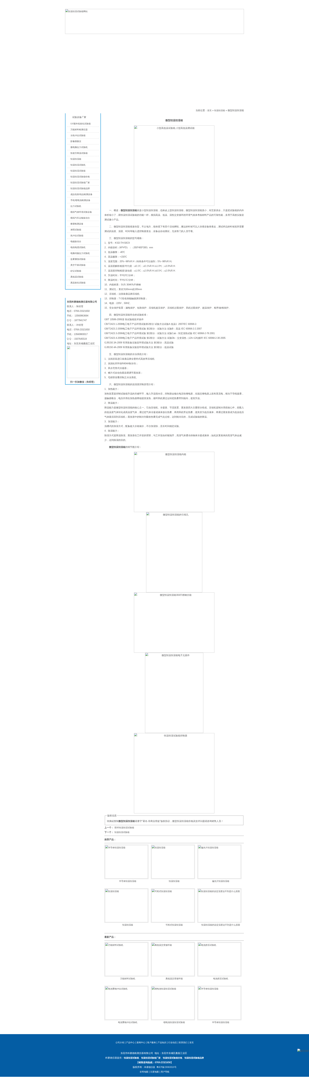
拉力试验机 (75, 206)
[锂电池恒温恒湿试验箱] (173, 1019)
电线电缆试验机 (77, 247)
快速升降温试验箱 (79, 153)
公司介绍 (137, 37)
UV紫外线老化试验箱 (80, 123)
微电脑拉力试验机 (79, 147)
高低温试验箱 (76, 277)
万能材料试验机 (127, 978)
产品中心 (108, 37)
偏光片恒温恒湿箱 (220, 881)
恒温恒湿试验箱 (225, 6)
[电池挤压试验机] (219, 975)
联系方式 (222, 37)
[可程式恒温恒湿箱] (173, 921)
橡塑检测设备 (76, 224)
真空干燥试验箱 (77, 265)
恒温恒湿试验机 (77, 165)
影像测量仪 (75, 141)
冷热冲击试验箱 (77, 135)
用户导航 (165, 1072)
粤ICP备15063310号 (166, 1067)
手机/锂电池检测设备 (80, 200)
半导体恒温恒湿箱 (127, 881)
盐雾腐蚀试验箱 (77, 259)
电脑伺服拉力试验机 (80, 253)
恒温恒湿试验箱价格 (80, 176)
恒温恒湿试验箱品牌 (80, 188)
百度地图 (154, 1072)
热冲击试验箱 (76, 235)
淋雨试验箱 (75, 229)
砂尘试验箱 (75, 271)
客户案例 (151, 1042)
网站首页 (79, 37)
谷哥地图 (144, 1072)
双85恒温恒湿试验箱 (124, 827)
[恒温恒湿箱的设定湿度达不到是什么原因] (219, 921)
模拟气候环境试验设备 (81, 212)
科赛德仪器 (149, 1067)
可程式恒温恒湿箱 (174, 925)
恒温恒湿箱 (116, 110)
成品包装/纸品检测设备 (81, 194)
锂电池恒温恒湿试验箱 (174, 1022)
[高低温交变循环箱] (173, 975)
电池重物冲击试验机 (127, 1022)
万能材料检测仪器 (79, 129)
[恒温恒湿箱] (173, 878)
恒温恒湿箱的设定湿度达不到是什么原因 (220, 925)
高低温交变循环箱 (174, 978)
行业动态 (172, 1042)
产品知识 (194, 37)
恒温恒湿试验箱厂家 (80, 182)
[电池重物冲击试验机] (126, 1019)
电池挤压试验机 (220, 978)
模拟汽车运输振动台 (80, 218)
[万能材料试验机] (126, 975)
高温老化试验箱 (77, 282)
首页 (209, 110)
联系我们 (239, 6)
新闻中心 (141, 1042)
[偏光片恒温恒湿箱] (219, 878)
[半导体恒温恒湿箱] (126, 878)
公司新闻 (165, 37)
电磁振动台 (75, 241)
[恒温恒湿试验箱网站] (154, 33)
